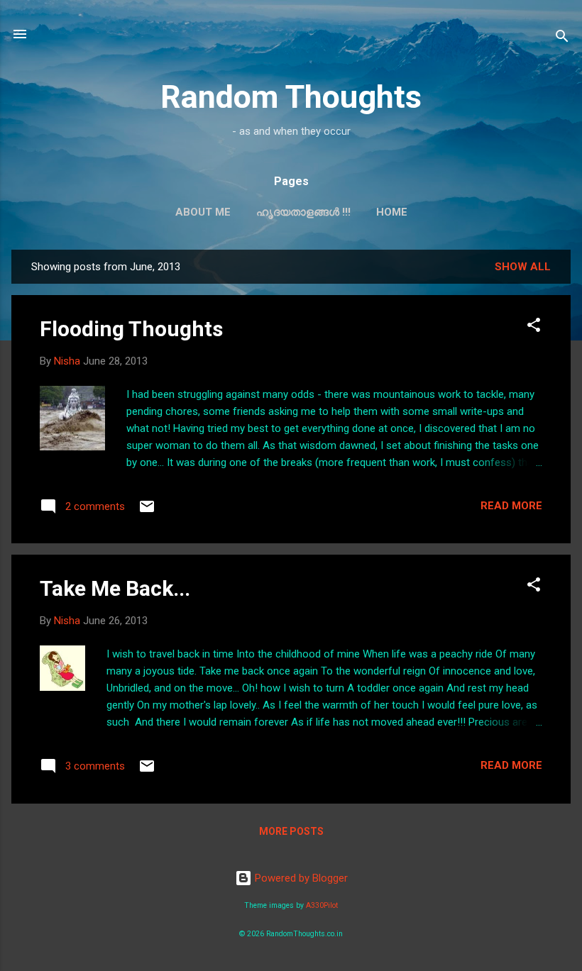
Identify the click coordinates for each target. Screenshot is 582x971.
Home (391, 212)
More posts (291, 831)
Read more (511, 505)
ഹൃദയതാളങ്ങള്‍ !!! (303, 212)
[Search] (562, 38)
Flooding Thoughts (131, 328)
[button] (533, 327)
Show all (523, 266)
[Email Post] (146, 511)
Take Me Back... (115, 588)
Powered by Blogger (300, 878)
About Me (203, 212)
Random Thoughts (291, 97)
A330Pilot (322, 905)
